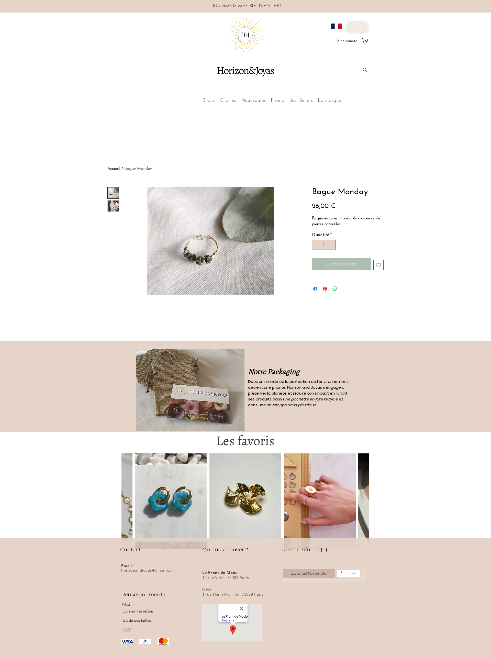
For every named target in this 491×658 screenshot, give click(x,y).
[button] (365, 41)
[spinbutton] (324, 245)
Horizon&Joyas (245, 70)
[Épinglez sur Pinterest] (325, 289)
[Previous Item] (130, 501)
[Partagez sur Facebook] (315, 289)
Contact (130, 550)
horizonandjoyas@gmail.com (148, 570)
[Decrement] (316, 245)
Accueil (113, 169)
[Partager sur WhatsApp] (335, 289)
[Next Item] (360, 501)
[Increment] (331, 245)
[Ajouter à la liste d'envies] (378, 265)
